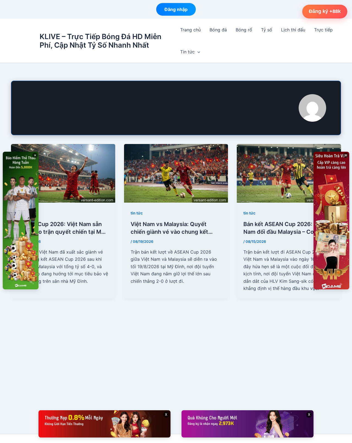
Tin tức (187, 52)
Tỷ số (266, 29)
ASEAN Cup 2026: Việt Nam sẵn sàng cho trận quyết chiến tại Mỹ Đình (61, 228)
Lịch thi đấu (293, 29)
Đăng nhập (176, 7)
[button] (197, 52)
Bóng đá (218, 29)
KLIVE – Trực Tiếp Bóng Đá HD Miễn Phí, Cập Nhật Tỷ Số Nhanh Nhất (100, 40)
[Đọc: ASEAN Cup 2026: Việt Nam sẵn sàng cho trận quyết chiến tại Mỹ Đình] (63, 173)
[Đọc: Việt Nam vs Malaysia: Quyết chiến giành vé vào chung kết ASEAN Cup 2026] (176, 173)
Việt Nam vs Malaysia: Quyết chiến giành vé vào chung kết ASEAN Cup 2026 (169, 228)
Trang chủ (190, 29)
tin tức (137, 213)
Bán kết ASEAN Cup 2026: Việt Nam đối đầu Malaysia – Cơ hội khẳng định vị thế (283, 228)
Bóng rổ (244, 29)
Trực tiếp (323, 29)
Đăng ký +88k (325, 11)
